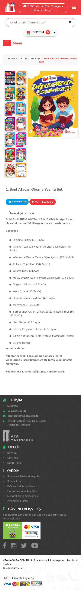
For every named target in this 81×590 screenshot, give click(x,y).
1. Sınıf (32, 58)
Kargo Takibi (14, 463)
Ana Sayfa (16, 58)
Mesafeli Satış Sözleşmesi (22, 496)
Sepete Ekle (19, 201)
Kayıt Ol (12, 453)
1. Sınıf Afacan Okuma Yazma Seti (34, 189)
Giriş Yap (12, 458)
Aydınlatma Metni (17, 501)
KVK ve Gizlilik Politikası (21, 486)
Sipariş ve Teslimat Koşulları (24, 476)
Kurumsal (12, 406)
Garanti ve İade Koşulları (22, 491)
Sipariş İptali (14, 481)
